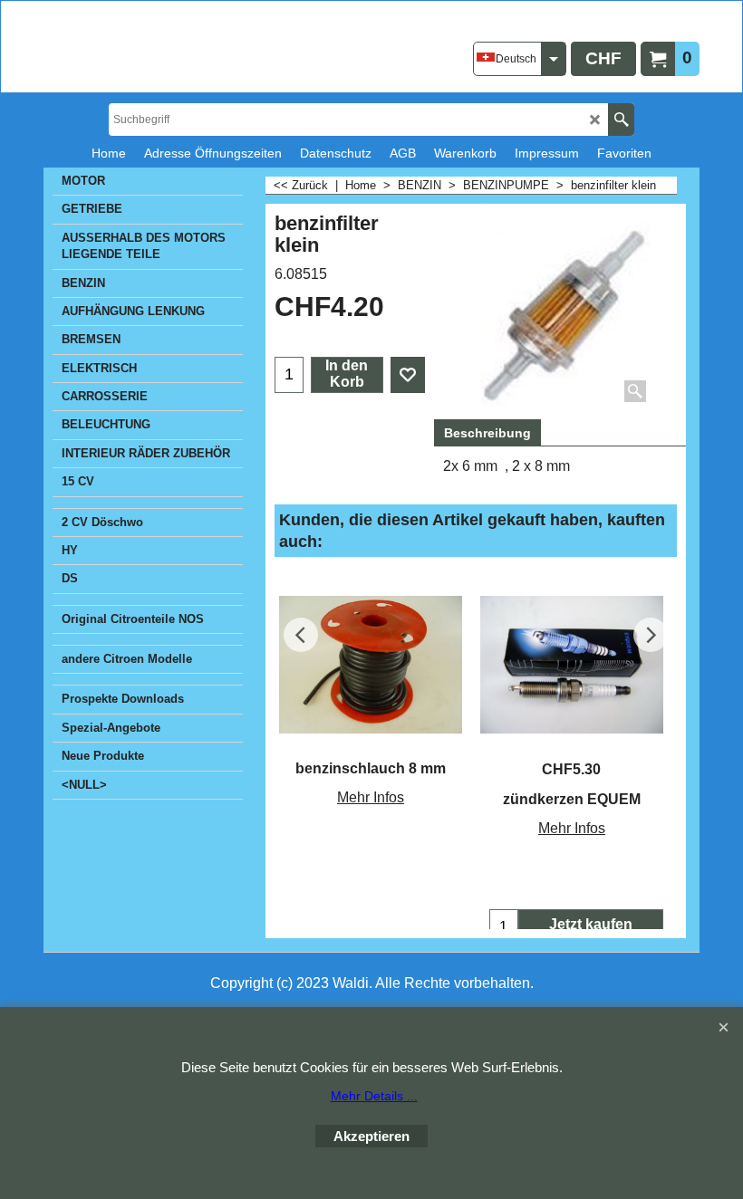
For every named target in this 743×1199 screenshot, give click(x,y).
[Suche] (621, 119)
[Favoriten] (408, 375)
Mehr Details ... (374, 1096)
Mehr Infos (370, 797)
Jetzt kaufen (590, 924)
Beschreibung (487, 433)
